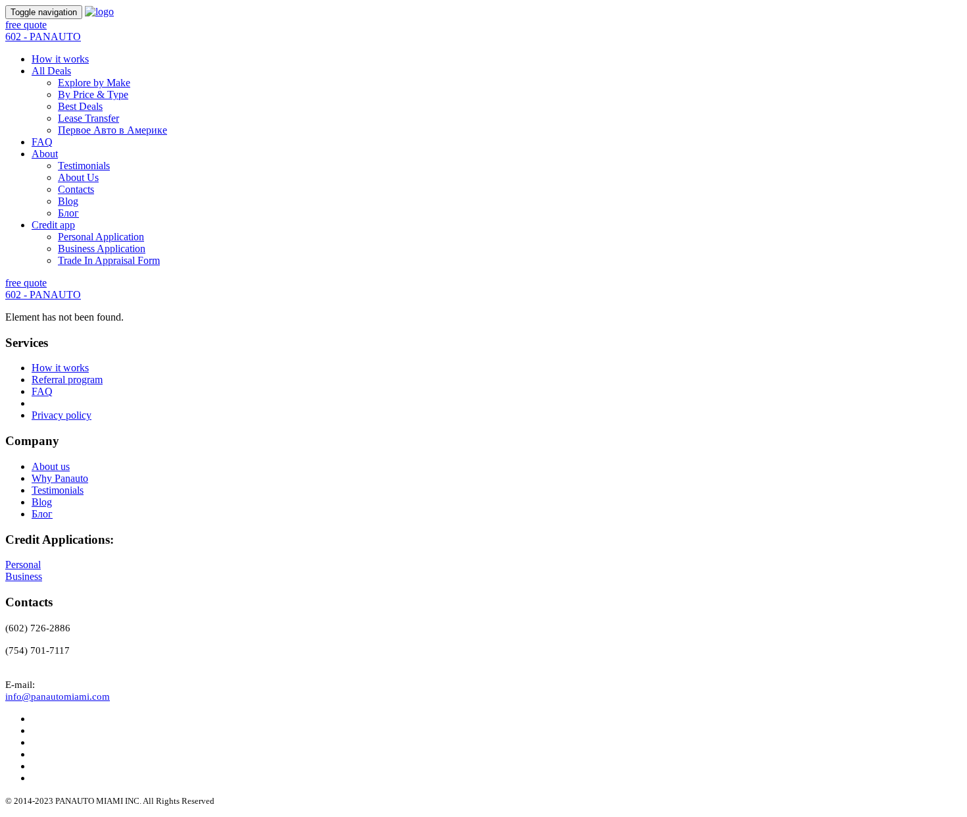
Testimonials (84, 165)
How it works (60, 59)
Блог (68, 213)
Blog (68, 201)
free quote (26, 24)
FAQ (42, 141)
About (45, 153)
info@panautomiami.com (57, 696)
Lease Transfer (88, 118)
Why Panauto (60, 478)
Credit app (53, 224)
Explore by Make (94, 82)
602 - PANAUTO (43, 36)
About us (51, 466)
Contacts (76, 189)
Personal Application (101, 236)
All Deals (51, 70)
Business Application (101, 248)
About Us (78, 177)
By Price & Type (93, 94)
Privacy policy (61, 415)
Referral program (67, 379)
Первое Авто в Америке (112, 130)
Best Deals (80, 106)
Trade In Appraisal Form (109, 260)
